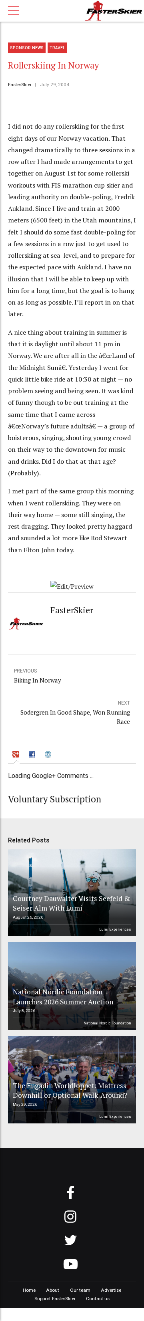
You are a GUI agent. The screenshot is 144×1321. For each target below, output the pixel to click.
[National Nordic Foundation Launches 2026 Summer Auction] (70, 986)
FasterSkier (20, 84)
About (52, 1290)
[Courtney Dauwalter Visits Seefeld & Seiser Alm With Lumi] (70, 892)
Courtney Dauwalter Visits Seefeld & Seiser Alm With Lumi (71, 903)
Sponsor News (27, 48)
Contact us (98, 1298)
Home (29, 1290)
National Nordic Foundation (107, 1023)
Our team (80, 1290)
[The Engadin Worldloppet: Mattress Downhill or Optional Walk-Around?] (70, 1079)
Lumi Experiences (115, 929)
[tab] (16, 755)
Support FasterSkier (55, 1298)
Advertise (111, 1290)
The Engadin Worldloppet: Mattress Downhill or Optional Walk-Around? (70, 1090)
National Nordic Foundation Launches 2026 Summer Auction (63, 996)
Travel (57, 48)
